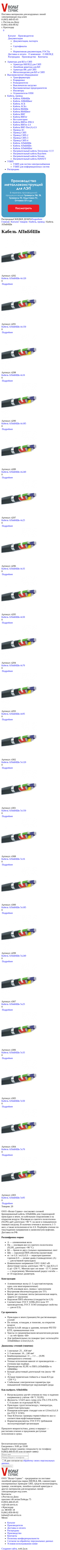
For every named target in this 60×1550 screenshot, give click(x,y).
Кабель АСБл (19, 106)
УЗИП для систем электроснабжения (31, 164)
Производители (26, 36)
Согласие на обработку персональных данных (30, 1541)
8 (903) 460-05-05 (9, 1)
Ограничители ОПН (23, 93)
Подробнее (36, 219)
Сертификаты (20, 46)
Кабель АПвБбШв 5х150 (13, 810)
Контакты (43, 57)
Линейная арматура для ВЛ (26, 67)
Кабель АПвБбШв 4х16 (13, 375)
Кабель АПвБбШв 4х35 (13, 568)
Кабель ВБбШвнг (22, 111)
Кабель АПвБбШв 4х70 (13, 665)
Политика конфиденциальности (23, 1538)
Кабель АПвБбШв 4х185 (13, 423)
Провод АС (18, 130)
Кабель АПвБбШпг (22, 148)
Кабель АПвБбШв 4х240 (13, 472)
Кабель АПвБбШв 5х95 (13, 1197)
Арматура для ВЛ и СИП (19, 61)
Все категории (20, 119)
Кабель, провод (15, 96)
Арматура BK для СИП (24, 69)
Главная (5, 222)
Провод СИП (19, 132)
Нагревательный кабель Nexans (28, 156)
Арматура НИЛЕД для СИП (27, 64)
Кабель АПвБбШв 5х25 (13, 1004)
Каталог (11, 1522)
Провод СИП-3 (20, 138)
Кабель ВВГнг (20, 117)
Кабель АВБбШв (21, 98)
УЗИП (10, 161)
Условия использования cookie (22, 1543)
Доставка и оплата (16, 1528)
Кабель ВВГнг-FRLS (23, 122)
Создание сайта (9, 1548)
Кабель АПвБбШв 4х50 (13, 617)
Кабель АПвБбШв (22, 143)
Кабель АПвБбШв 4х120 (13, 278)
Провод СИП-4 (20, 140)
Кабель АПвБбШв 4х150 (13, 326)
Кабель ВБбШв (20, 109)
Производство (29, 57)
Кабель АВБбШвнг (22, 101)
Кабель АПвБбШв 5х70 (13, 1149)
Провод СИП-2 (20, 135)
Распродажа (14, 57)
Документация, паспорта (25, 41)
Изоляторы (18, 90)
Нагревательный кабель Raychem (29, 153)
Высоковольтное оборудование (22, 75)
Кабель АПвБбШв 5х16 (13, 859)
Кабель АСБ (19, 103)
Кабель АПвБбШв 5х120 (13, 762)
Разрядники (19, 80)
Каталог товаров (19, 222)
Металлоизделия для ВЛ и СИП (29, 72)
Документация (15, 38)
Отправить (7, 1466)
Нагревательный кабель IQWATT (29, 159)
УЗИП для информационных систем (31, 166)
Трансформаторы (21, 77)
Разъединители (20, 82)
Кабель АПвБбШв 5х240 (13, 955)
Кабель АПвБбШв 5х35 (13, 1052)
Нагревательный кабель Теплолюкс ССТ (33, 151)
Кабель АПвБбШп (22, 145)
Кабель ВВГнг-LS (22, 124)
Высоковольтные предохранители (30, 88)
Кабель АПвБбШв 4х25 (13, 520)
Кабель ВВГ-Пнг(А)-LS (25, 127)
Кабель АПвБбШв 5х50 (13, 1101)
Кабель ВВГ (19, 114)
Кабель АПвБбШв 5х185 (13, 907)
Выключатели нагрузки (25, 85)
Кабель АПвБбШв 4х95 (13, 714)
